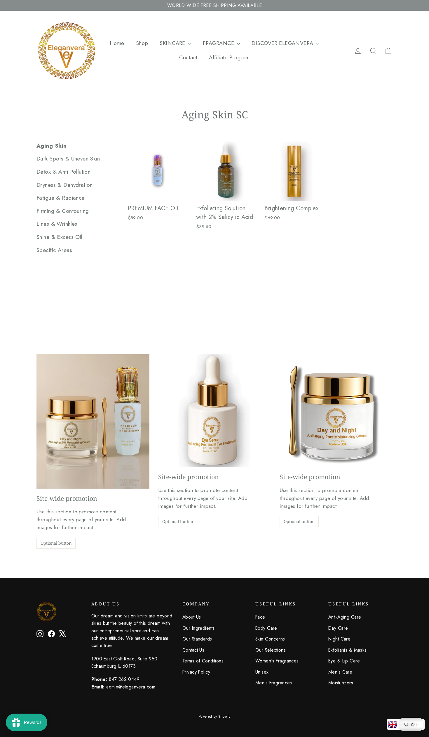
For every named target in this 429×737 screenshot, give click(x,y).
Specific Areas (54, 250)
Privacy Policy (196, 672)
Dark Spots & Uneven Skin (68, 159)
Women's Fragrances (277, 660)
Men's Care (340, 672)
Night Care (339, 639)
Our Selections (270, 650)
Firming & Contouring (62, 211)
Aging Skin (51, 146)
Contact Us (193, 650)
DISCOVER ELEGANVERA (283, 43)
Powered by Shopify (215, 716)
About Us (191, 617)
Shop (142, 43)
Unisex (262, 672)
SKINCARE (173, 43)
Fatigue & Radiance (60, 198)
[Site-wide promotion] (92, 421)
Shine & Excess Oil (59, 237)
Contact (188, 57)
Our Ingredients (198, 628)
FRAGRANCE (219, 43)
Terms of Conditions (203, 660)
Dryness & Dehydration (64, 185)
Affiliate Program (229, 57)
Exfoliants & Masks (347, 650)
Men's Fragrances (273, 682)
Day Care (338, 628)
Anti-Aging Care (344, 617)
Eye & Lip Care (344, 660)
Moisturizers (340, 682)
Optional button (56, 543)
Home (117, 43)
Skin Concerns (270, 639)
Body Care (266, 628)
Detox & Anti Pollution (63, 172)
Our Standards (197, 639)
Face (260, 617)
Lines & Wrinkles (56, 224)
